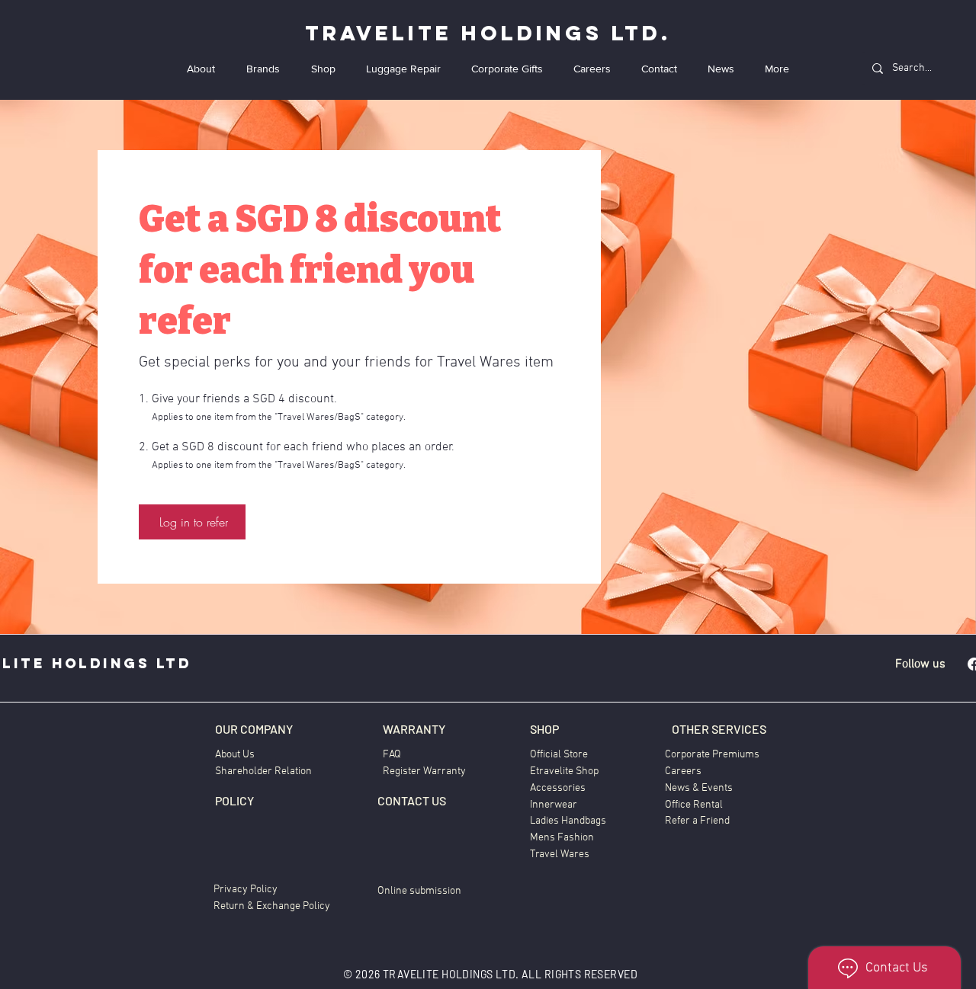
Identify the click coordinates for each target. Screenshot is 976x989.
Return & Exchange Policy (272, 906)
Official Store (559, 754)
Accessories (558, 788)
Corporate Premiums (712, 754)
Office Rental (694, 805)
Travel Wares (559, 854)
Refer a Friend (697, 821)
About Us (235, 754)
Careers (683, 771)
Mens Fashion (562, 837)
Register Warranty (424, 771)
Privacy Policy (246, 889)
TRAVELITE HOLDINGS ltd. (488, 33)
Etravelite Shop (564, 771)
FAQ (392, 754)
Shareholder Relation (263, 771)
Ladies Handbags (568, 821)
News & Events (699, 788)
